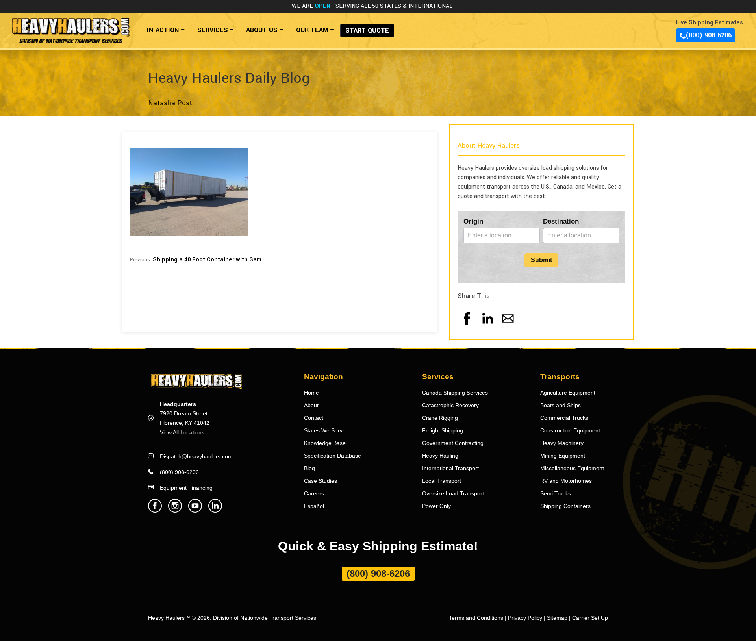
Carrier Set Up (590, 618)
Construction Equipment (570, 430)
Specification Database (332, 455)
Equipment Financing (186, 488)
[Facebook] (467, 326)
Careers (314, 493)
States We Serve (325, 430)
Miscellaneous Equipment (572, 468)
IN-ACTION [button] (163, 30)
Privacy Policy (525, 618)
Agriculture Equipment (567, 392)
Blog (309, 468)
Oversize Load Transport (453, 493)
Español (314, 506)
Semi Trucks (555, 493)
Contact (313, 418)
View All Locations (182, 432)
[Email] (507, 326)
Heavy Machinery (562, 443)
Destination (561, 221)
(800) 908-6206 (709, 35)
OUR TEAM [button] (312, 30)
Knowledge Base (325, 443)
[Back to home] (70, 26)
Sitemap (557, 618)
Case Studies (320, 481)
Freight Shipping (442, 430)
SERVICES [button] (212, 30)
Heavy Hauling (440, 455)
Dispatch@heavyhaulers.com (196, 456)
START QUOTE (367, 30)
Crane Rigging (440, 418)
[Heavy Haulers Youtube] (195, 510)
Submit (541, 260)
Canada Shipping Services (455, 392)
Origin (473, 221)
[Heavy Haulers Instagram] (175, 510)
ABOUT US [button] (262, 30)
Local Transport (441, 481)
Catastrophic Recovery (450, 405)
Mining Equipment (562, 455)
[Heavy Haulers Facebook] (155, 510)
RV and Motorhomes (566, 481)
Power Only (436, 506)
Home (311, 392)
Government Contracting (453, 443)
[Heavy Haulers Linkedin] (215, 510)
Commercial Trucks (564, 418)
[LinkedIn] (487, 326)
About (311, 405)
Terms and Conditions (476, 618)
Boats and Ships (560, 405)
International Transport (450, 468)
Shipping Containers (565, 506)
